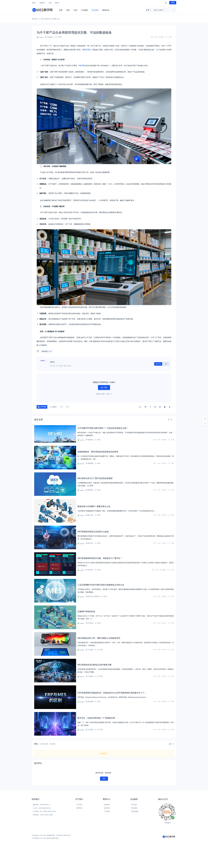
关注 (158, 364)
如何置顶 (107, 808)
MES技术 (91, 570)
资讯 (68, 10)
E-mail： (36, 808)
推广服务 (134, 804)
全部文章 (47, 19)
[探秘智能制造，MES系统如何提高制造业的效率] (55, 457)
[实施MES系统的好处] (55, 617)
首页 (60, 10)
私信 (166, 364)
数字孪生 (90, 515)
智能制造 (90, 463)
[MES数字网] (44, 10)
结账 (50, 3)
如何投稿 (107, 804)
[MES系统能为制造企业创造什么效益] (55, 537)
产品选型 (84, 10)
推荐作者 (79, 808)
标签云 (34, 3)
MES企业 (105, 10)
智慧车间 (90, 439)
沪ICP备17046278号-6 (63, 835)
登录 (172, 2)
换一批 (170, 419)
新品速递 (95, 10)
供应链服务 (135, 811)
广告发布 (107, 811)
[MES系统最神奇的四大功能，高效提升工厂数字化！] (55, 564)
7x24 (75, 10)
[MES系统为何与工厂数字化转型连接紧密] (55, 484)
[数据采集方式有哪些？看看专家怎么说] (55, 511)
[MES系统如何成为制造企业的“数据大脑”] (55, 670)
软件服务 (134, 808)
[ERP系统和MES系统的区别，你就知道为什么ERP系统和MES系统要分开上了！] (55, 697)
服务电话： (36, 804)
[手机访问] (205, 418)
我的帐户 (42, 3)
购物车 (57, 3)
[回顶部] (205, 423)
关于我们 (79, 804)
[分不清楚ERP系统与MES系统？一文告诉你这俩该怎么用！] (55, 434)
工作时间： (36, 811)
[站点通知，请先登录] (166, 3)
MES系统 (87, 49)
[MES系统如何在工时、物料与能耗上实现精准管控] (55, 644)
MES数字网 (51, 835)
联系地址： (36, 815)
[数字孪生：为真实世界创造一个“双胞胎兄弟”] (55, 724)
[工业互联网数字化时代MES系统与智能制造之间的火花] (55, 590)
